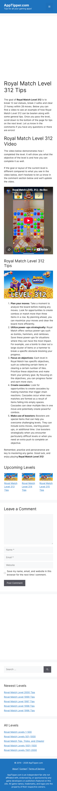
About (15, 769)
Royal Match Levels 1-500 (18, 732)
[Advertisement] (28, 50)
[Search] (47, 669)
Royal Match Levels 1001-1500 (20, 745)
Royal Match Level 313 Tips (10, 486)
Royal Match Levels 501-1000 (20, 736)
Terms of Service (37, 769)
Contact (23, 769)
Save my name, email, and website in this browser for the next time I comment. (29, 573)
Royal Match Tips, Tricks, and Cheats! (24, 741)
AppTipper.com (16, 5)
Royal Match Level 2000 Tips (19, 692)
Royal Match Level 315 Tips (46, 486)
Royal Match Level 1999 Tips (19, 697)
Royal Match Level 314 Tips (28, 486)
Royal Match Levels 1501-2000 (20, 750)
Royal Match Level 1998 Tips (19, 706)
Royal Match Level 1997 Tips (19, 701)
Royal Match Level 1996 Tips (19, 710)
